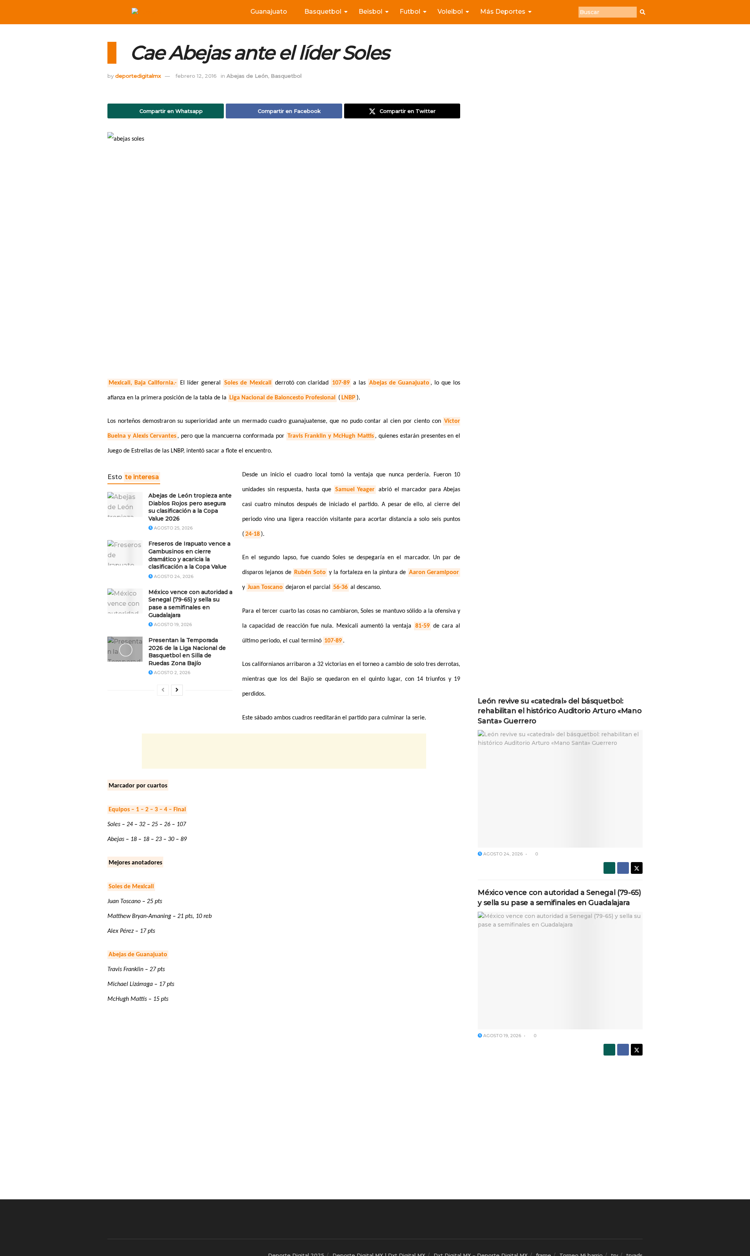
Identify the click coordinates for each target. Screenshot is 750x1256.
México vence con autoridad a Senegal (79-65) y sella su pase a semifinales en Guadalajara (190, 604)
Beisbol (370, 11)
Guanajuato (268, 11)
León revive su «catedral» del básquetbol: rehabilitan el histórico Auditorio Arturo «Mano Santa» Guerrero (559, 711)
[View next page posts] (177, 690)
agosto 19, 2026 (172, 624)
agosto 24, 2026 (173, 576)
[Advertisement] (284, 751)
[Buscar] (642, 12)
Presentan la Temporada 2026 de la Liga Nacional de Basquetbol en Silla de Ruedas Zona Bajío (187, 652)
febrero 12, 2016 (196, 76)
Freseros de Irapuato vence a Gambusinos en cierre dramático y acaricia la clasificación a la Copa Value (189, 555)
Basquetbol (322, 11)
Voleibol (450, 11)
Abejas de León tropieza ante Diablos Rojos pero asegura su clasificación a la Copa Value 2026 (190, 507)
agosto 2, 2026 (171, 672)
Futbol (410, 11)
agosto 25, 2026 (173, 528)
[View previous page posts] (163, 690)
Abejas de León (247, 76)
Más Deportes (502, 11)
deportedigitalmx (138, 76)
